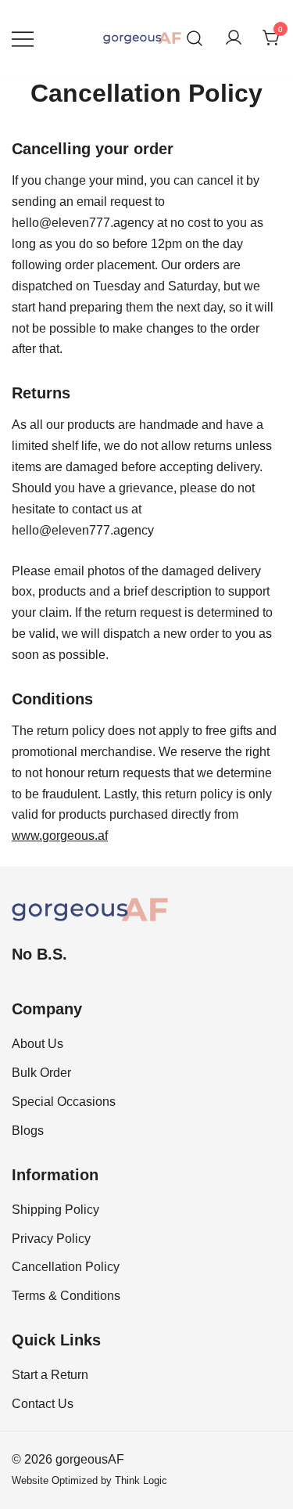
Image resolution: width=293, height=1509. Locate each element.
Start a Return (50, 1374)
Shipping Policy (55, 1209)
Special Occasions (64, 1101)
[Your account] (233, 38)
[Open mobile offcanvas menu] (23, 38)
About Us (37, 1043)
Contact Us (42, 1403)
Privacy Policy (51, 1238)
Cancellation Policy (66, 1266)
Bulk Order (41, 1072)
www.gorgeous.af (60, 835)
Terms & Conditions (66, 1295)
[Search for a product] (195, 38)
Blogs (28, 1130)
